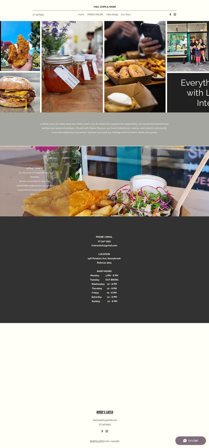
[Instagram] (174, 14)
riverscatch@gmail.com (104, 245)
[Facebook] (170, 14)
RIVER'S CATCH (105, 412)
